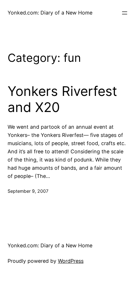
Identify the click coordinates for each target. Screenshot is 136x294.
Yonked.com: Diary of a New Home (50, 12)
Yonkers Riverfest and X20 (62, 99)
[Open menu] (124, 13)
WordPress (70, 261)
